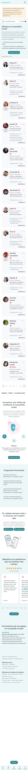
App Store (9, 529)
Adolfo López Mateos (17, 680)
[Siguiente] (24, 386)
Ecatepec (4, 674)
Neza (9, 674)
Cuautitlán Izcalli (6, 682)
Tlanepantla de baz (7, 676)
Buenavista (5, 664)
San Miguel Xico (16, 682)
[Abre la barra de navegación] (24, 2)
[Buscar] (3, 21)
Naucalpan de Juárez (17, 674)
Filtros (23, 21)
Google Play (20, 529)
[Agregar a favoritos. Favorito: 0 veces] (23, 172)
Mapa (15, 762)
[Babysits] (6, 2)
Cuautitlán (12, 664)
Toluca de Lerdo (6, 680)
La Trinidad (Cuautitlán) (8, 668)
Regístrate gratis (14, 52)
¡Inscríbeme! (14, 614)
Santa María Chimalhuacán (9, 678)
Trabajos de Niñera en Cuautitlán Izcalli (12, 658)
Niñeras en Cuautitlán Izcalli (9, 656)
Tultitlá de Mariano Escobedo (10, 666)
